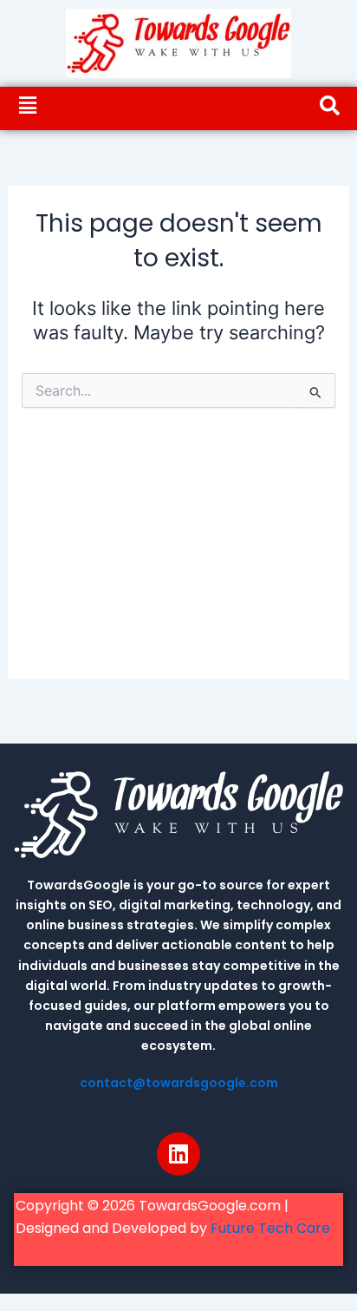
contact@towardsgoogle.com (179, 1082)
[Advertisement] (178, 558)
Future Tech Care (270, 1228)
